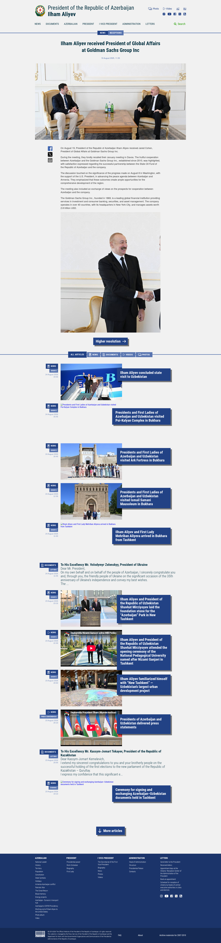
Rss (184, 14)
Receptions (116, 33)
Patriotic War (40, 887)
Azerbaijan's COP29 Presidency (46, 906)
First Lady (70, 871)
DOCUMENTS (52, 23)
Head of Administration (137, 862)
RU (184, 8)
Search (181, 24)
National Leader (41, 862)
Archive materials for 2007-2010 (172, 935)
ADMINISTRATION (131, 23)
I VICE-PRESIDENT (108, 23)
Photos (100, 874)
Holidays (38, 881)
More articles (112, 831)
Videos (100, 877)
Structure (132, 865)
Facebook (175, 14)
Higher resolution (108, 341)
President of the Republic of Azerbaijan (91, 7)
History (38, 865)
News (100, 871)
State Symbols (40, 878)
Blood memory (40, 894)
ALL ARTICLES (77, 354)
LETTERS (150, 23)
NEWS (38, 23)
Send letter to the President (170, 862)
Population (39, 871)
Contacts (132, 871)
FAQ (119, 935)
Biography (70, 868)
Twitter (180, 14)
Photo (156, 8)
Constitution (39, 875)
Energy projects (41, 897)
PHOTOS (146, 354)
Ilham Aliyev (62, 14)
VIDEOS (129, 354)
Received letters (166, 865)
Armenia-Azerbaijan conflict (45, 884)
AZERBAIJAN (70, 23)
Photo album (39, 915)
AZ (177, 8)
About (140, 935)
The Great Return (41, 891)
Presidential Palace (136, 868)
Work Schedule (72, 865)
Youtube (169, 14)
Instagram (164, 14)
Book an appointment (168, 879)
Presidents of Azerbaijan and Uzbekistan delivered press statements (141, 723)
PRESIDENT (88, 23)
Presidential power (73, 862)
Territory (38, 868)
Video (169, 8)
